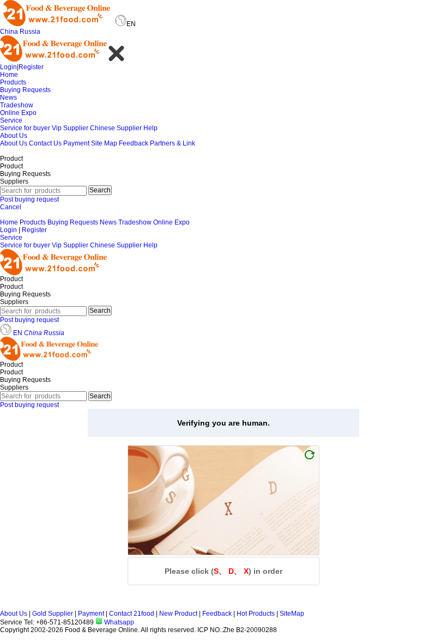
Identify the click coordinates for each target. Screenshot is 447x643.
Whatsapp (118, 622)
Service (11, 120)
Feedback (133, 143)
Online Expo (18, 113)
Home (9, 74)
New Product (178, 613)
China (9, 31)
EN (17, 333)
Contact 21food (131, 613)
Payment (76, 143)
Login (8, 67)
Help (150, 128)
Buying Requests (25, 90)
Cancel (10, 207)
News (8, 97)
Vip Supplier (70, 128)
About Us (13, 135)
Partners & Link (172, 143)
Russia (30, 31)
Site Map (104, 143)
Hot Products (256, 613)
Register (31, 67)
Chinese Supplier (116, 128)
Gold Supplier (52, 613)
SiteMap (292, 613)
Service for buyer (25, 128)
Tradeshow (16, 105)
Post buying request (29, 199)
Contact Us (45, 143)
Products (13, 82)
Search (100, 190)
